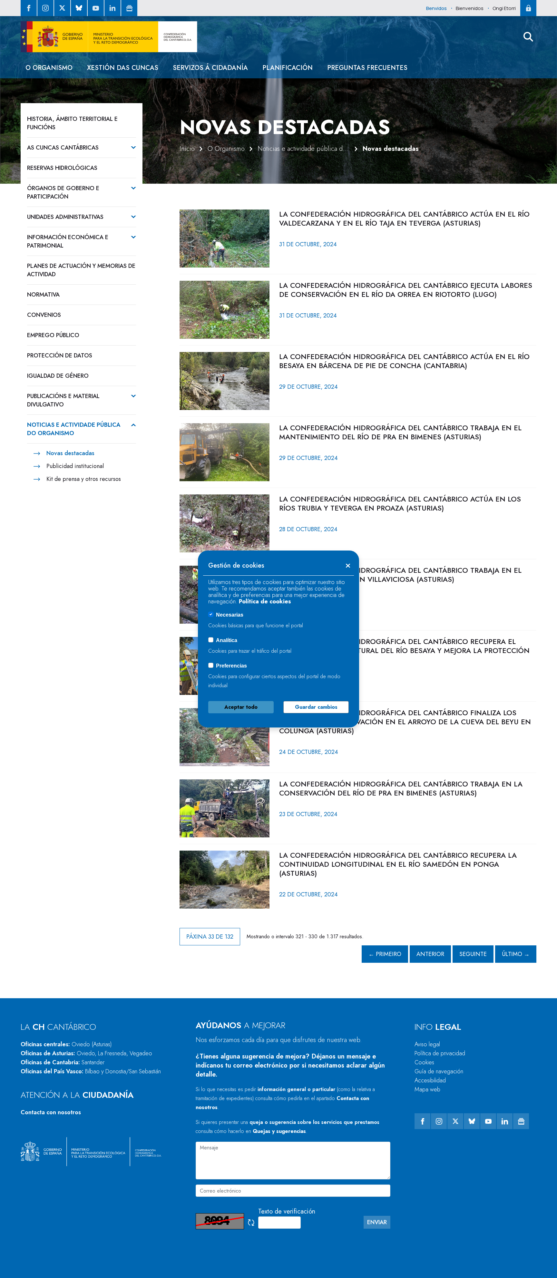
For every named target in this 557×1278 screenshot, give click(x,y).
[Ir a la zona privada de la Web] (528, 8)
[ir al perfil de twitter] (62, 8)
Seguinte (473, 954)
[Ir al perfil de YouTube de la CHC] (96, 8)
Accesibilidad (430, 1080)
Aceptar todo (241, 707)
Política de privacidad (440, 1053)
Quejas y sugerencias (279, 1131)
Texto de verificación (286, 1211)
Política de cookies (265, 601)
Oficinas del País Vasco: (91, 1071)
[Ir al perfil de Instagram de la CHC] (45, 8)
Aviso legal (427, 1044)
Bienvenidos (470, 8)
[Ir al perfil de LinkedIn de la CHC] (112, 8)
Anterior (430, 954)
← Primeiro (384, 954)
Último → (516, 954)
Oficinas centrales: (66, 1044)
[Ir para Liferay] (109, 36)
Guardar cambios (316, 707)
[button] (528, 37)
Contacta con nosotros (51, 1112)
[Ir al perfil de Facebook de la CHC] (29, 8)
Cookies (424, 1062)
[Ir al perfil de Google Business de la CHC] (129, 8)
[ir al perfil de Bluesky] (79, 8)
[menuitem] (49, 68)
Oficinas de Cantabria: (62, 1062)
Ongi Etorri (504, 8)
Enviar (377, 1222)
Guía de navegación (439, 1071)
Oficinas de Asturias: (86, 1053)
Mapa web (427, 1089)
